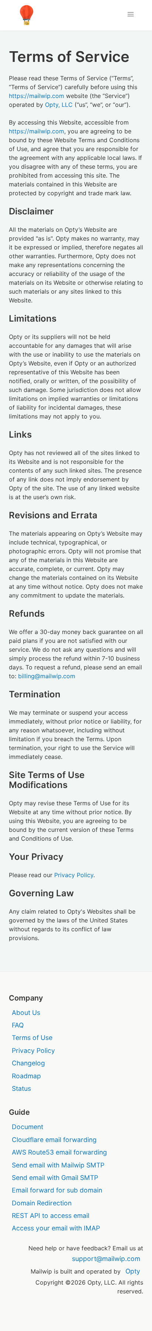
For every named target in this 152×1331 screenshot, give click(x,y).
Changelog (28, 1063)
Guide (19, 1112)
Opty (132, 1271)
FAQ (18, 1025)
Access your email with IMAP (56, 1228)
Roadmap (26, 1076)
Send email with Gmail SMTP (55, 1177)
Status (21, 1088)
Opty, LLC (59, 104)
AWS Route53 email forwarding (59, 1152)
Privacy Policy (73, 875)
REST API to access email (50, 1215)
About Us (26, 1012)
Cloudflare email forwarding (54, 1139)
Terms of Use (32, 1037)
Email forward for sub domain (57, 1190)
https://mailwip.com (36, 95)
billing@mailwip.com (46, 676)
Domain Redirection (42, 1203)
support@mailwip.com (106, 1258)
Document (27, 1127)
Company (26, 998)
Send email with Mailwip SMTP (58, 1165)
